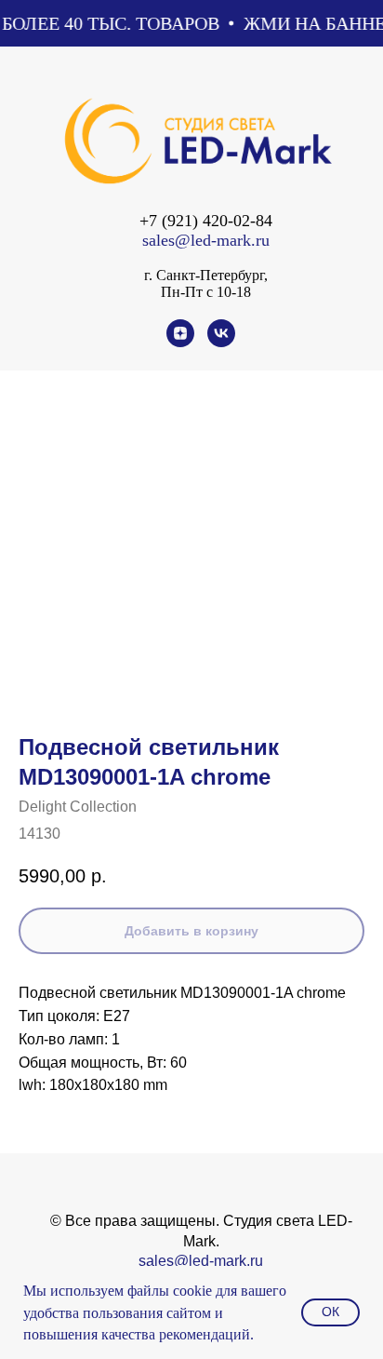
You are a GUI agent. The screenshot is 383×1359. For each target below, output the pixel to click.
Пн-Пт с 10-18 (206, 292)
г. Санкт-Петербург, (206, 275)
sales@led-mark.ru (206, 240)
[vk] (221, 342)
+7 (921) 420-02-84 (205, 220)
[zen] (180, 342)
